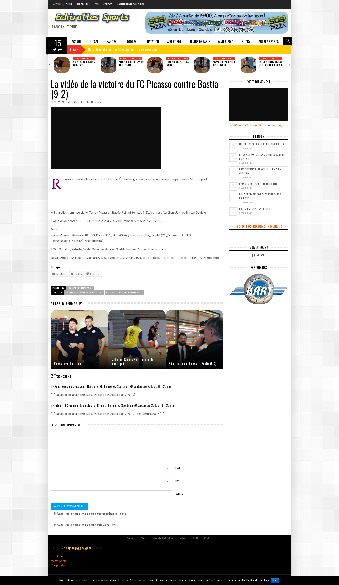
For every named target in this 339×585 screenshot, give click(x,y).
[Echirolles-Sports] (92, 18)
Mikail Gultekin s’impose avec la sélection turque (271, 64)
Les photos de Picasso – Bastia (177, 64)
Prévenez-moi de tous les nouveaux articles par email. (86, 525)
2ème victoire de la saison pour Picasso (131, 64)
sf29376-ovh (62, 101)
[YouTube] (262, 255)
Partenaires (83, 4)
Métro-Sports (59, 560)
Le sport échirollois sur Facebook (259, 226)
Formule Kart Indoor (163, 538)
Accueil (57, 4)
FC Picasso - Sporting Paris (248, 125)
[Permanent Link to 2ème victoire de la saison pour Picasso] (108, 65)
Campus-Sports (60, 565)
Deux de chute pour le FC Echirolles (258, 183)
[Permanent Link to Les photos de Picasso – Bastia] (155, 65)
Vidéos (183, 538)
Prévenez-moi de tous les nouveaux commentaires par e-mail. (91, 513)
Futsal (110, 292)
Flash (74, 49)
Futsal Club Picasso (84, 58)
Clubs (69, 4)
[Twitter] (258, 255)
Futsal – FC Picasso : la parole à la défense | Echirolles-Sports (91, 405)
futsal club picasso (130, 292)
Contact (108, 4)
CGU (97, 4)
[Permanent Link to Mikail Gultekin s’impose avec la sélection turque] (248, 65)
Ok (275, 580)
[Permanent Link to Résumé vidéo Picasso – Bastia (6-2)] (62, 65)
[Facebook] (253, 255)
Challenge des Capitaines (130, 4)
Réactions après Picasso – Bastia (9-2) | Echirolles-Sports (89, 386)
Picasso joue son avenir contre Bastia (224, 64)
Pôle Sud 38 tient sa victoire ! (255, 208)
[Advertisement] (143, 191)
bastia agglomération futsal (84, 292)
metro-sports (280, 125)
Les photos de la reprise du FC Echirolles (261, 144)
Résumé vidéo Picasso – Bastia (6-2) (84, 64)
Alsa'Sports (58, 556)
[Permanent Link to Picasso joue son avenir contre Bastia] (202, 65)
